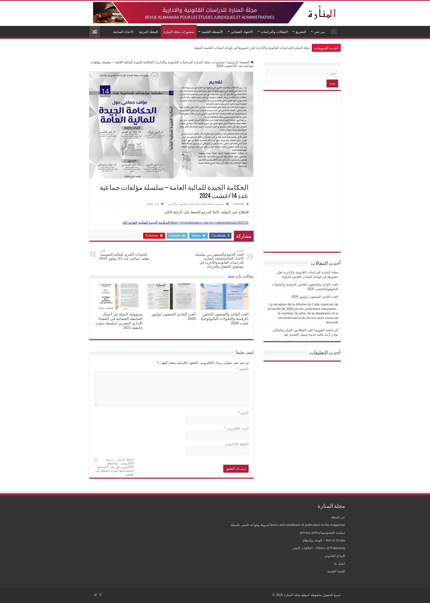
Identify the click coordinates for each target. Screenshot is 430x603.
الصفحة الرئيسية (239, 62)
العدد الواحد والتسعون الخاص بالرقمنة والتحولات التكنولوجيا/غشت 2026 (225, 318)
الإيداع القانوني (334, 556)
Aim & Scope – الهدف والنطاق (323, 540)
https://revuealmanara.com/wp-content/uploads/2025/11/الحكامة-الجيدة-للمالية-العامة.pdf (186, 223)
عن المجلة (338, 517)
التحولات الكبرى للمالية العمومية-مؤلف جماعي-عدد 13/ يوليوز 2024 (124, 254)
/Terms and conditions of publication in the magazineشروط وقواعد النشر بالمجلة (287, 525)
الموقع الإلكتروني (237, 444)
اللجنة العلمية (336, 571)
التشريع (301, 32)
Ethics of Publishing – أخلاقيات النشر (318, 548)
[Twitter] (96, 595)
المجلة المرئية (148, 32)
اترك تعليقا (153, 203)
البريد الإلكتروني (236, 428)
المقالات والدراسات (274, 32)
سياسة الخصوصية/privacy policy (322, 532)
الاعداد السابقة (123, 32)
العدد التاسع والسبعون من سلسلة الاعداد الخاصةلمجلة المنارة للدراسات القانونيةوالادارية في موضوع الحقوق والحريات (219, 258)
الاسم (244, 413)
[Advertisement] (302, 174)
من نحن (319, 32)
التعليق (243, 369)
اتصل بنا (339, 563)
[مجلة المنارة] (215, 12)
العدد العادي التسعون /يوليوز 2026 (314, 297)
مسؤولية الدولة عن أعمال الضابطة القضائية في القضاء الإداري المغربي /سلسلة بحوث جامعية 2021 (119, 321)
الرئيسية (334, 31)
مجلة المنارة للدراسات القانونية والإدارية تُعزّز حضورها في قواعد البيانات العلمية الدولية (252, 48)
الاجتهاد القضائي (242, 32)
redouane (239, 203)
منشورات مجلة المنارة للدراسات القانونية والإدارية (190, 62)
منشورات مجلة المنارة (178, 32)
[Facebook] (100, 595)
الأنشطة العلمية (212, 32)
